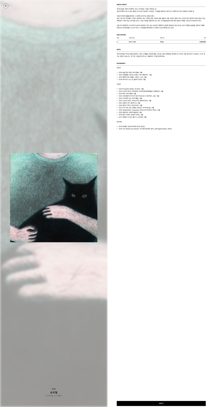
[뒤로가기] (5, 5)
